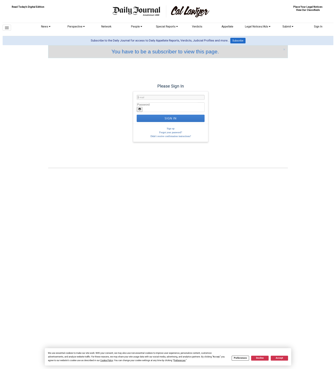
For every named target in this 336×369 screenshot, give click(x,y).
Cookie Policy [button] (106, 360)
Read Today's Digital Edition (28, 6)
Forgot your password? (170, 132)
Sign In (318, 26)
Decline (260, 358)
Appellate (227, 26)
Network (106, 26)
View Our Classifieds (308, 10)
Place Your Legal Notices (308, 6)
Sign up (170, 128)
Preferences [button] (180, 360)
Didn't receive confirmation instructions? (170, 136)
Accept (279, 358)
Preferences (240, 358)
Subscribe (237, 40)
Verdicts (197, 26)
